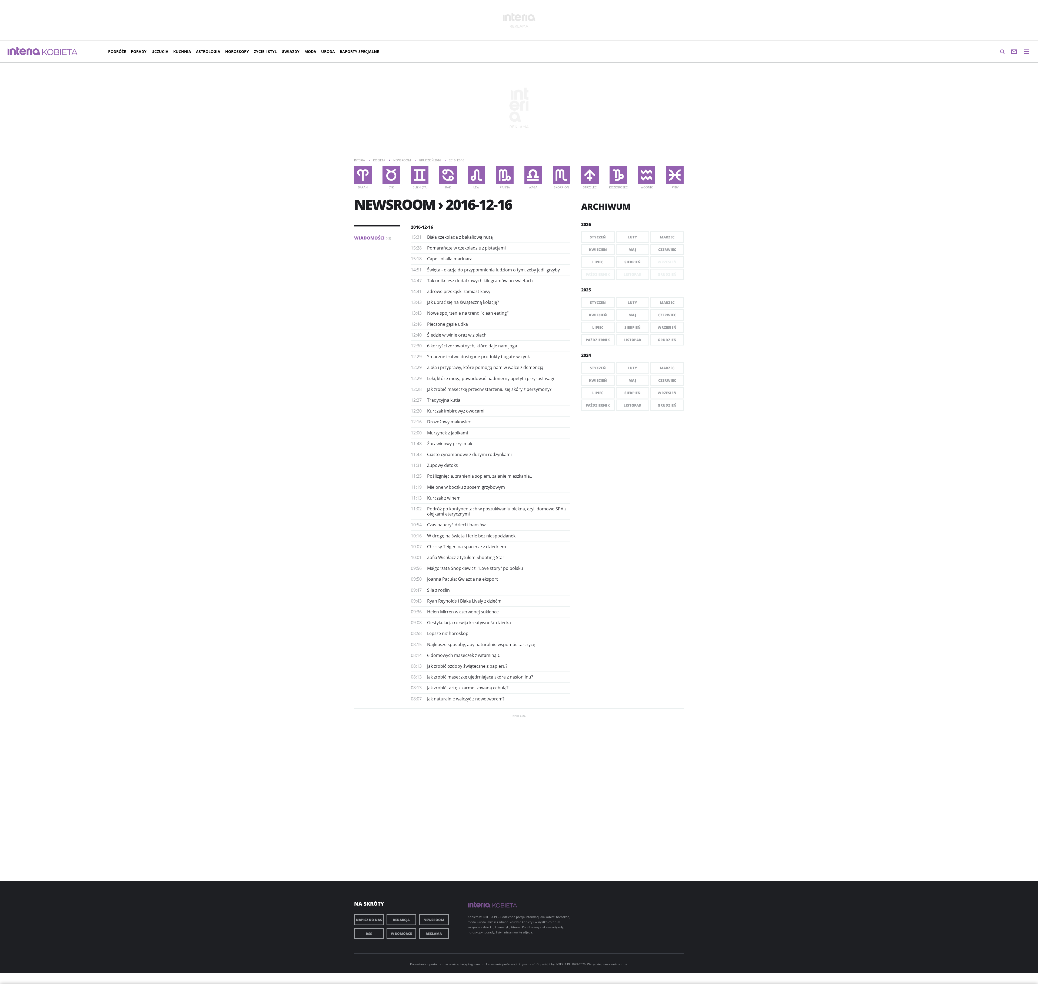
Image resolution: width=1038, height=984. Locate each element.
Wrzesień (667, 327)
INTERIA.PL (563, 964)
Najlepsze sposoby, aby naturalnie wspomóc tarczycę (481, 644)
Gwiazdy (291, 51)
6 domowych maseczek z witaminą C (463, 655)
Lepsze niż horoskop (447, 633)
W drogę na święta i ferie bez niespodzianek (471, 536)
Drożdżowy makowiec (449, 422)
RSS (369, 933)
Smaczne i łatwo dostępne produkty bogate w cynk (478, 357)
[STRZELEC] (590, 175)
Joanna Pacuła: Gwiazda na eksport (462, 579)
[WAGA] (533, 175)
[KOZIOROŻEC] (618, 175)
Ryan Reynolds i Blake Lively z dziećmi (465, 601)
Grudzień (667, 339)
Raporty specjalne (359, 51)
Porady (139, 51)
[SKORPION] (561, 175)
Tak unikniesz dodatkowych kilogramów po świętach (480, 281)
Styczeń (598, 237)
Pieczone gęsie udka (447, 324)
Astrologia (208, 51)
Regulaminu (476, 964)
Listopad (632, 339)
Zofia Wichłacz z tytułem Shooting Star (465, 557)
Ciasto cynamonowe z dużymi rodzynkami (469, 454)
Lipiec (597, 262)
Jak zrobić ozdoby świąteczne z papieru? (467, 666)
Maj (632, 249)
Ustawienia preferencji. (502, 964)
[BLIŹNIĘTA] (419, 175)
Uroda (328, 51)
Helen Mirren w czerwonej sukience (463, 612)
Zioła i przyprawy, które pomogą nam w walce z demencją (485, 367)
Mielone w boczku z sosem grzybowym (466, 487)
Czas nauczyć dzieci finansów (456, 525)
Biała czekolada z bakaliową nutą (460, 237)
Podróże (117, 51)
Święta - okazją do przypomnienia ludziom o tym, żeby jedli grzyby (493, 270)
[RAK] (448, 175)
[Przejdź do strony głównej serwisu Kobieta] (59, 52)
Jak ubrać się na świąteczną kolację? (463, 302)
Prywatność (527, 964)
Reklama (434, 933)
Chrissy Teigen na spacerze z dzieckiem (466, 547)
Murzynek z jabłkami (447, 433)
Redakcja (401, 919)
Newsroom (434, 919)
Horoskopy (237, 51)
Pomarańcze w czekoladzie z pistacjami (466, 248)
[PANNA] (505, 175)
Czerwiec (667, 249)
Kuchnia (182, 51)
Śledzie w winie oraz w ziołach (457, 335)
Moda (310, 51)
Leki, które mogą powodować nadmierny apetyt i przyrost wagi (490, 378)
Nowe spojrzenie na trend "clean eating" (467, 313)
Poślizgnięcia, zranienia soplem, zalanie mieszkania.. (479, 476)
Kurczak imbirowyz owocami (455, 411)
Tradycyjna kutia (443, 400)
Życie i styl (265, 51)
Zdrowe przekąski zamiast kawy (458, 291)
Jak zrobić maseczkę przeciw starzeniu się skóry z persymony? (489, 389)
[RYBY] (675, 175)
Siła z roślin (438, 590)
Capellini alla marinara (450, 259)
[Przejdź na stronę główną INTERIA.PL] (24, 51)
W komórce (401, 933)
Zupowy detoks (442, 465)
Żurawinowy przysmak (449, 444)
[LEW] (476, 175)
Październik (598, 339)
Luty (632, 237)
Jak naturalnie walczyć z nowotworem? (465, 699)
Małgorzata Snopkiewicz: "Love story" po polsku (475, 568)
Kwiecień (598, 249)
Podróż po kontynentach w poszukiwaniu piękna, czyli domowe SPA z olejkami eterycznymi (496, 511)
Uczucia (159, 51)
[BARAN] (363, 175)
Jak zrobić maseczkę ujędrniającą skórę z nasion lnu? (480, 677)
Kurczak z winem (444, 498)
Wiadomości (372, 238)
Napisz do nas (369, 919)
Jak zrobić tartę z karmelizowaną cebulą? (467, 688)
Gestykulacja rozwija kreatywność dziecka (469, 623)
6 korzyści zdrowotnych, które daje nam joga (472, 346)
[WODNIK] (647, 175)
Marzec (667, 237)
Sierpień (632, 262)
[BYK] (391, 175)
